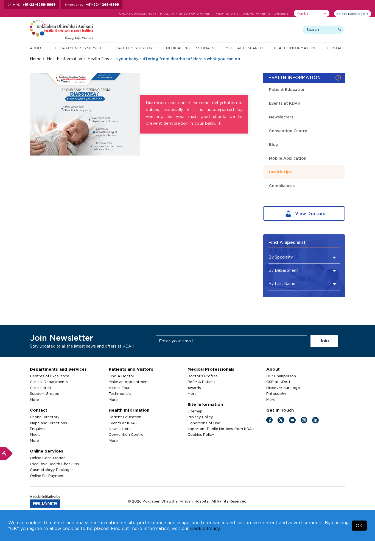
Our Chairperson (281, 376)
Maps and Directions (48, 423)
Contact (336, 48)
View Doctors (309, 213)
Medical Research (244, 48)
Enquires (37, 429)
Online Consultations (137, 13)
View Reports (227, 13)
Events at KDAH (284, 103)
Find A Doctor (121, 376)
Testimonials (120, 393)
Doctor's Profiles (203, 376)
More (34, 399)
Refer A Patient (201, 382)
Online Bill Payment (47, 476)
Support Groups (44, 393)
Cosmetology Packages (52, 469)
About (36, 48)
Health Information (294, 48)
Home (35, 59)
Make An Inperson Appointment (186, 13)
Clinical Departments (49, 382)
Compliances (282, 186)
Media (35, 434)
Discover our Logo (283, 388)
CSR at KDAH (278, 382)
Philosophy (276, 393)
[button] (311, 13)
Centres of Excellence (49, 376)
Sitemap (195, 411)
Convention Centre (288, 131)
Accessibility (6, 453)
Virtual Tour (119, 388)
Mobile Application (287, 158)
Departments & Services (80, 48)
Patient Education (287, 89)
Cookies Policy (201, 434)
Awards (194, 388)
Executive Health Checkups (54, 464)
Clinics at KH (41, 388)
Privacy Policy (200, 417)
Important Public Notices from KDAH (221, 429)
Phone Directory (45, 417)
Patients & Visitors (135, 48)
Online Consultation (48, 458)
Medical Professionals (190, 48)
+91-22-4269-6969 (39, 4)
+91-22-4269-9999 (102, 4)
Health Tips (98, 59)
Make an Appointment (129, 382)
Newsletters (281, 117)
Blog (273, 144)
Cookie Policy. (205, 528)
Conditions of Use (204, 423)
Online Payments (256, 13)
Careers (281, 13)
